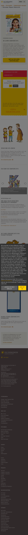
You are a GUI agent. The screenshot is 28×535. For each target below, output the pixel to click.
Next (25, 183)
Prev (3, 183)
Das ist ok (22, 288)
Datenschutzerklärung (6, 280)
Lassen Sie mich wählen (9, 288)
